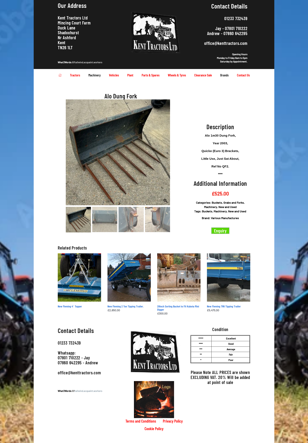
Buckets (207, 211)
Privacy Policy (173, 421)
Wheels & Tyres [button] (177, 75)
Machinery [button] (94, 75)
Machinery (210, 207)
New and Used (227, 207)
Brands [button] (224, 75)
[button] (164, 156)
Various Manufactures (225, 218)
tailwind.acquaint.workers (88, 62)
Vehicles (114, 75)
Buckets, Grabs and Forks (228, 202)
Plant (130, 75)
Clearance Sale (203, 75)
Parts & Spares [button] (150, 75)
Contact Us (243, 75)
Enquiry (220, 230)
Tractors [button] (75, 75)
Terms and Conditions (140, 421)
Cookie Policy (154, 428)
